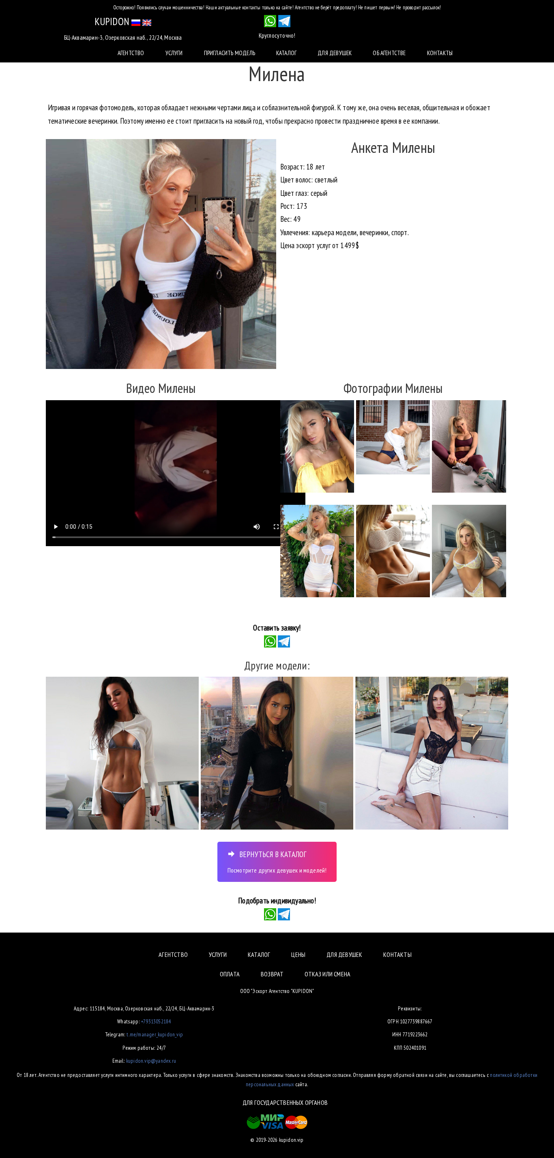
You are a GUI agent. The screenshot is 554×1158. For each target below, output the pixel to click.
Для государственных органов (285, 1102)
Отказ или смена (327, 974)
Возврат (272, 974)
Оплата (230, 974)
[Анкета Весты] (277, 753)
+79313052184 (156, 1021)
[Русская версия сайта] (135, 21)
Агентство (131, 53)
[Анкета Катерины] (122, 753)
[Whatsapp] (270, 640)
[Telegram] (284, 640)
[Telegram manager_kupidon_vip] (284, 21)
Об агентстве (389, 53)
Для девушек (335, 53)
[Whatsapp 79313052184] (270, 21)
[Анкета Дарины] (431, 753)
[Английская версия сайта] (146, 21)
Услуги (174, 53)
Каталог (286, 53)
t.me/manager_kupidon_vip (155, 1034)
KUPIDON (111, 21)
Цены (298, 954)
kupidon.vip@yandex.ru (151, 1060)
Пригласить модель (229, 53)
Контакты (440, 53)
